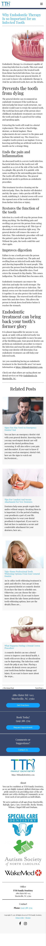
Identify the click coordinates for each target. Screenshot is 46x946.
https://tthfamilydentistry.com (29, 367)
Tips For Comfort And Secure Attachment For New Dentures (18, 500)
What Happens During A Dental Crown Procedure (22, 646)
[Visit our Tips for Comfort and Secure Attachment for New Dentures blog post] (22, 482)
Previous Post (9, 688)
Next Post (38, 688)
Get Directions (23, 705)
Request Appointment (23, 727)
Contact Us (23, 750)
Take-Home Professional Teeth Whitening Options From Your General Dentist (22, 573)
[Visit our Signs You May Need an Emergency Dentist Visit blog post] (22, 410)
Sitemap (28, 918)
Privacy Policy (20, 918)
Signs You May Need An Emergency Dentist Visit (20, 428)
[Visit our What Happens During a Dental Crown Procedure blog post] (22, 629)
